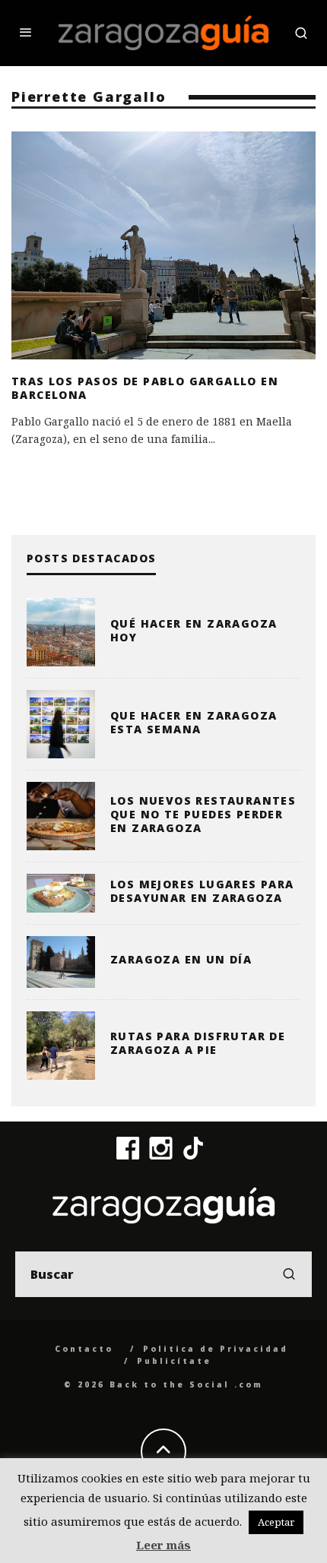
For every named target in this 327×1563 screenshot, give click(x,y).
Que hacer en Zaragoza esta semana (193, 722)
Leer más (163, 1544)
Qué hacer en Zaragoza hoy (193, 630)
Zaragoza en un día (181, 959)
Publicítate (174, 1361)
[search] (289, 1274)
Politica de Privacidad (215, 1348)
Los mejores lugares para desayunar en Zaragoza (202, 891)
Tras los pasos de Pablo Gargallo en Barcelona (144, 388)
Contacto (84, 1348)
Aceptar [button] (276, 1522)
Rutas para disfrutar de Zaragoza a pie (197, 1043)
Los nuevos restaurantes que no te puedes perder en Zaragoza (203, 814)
